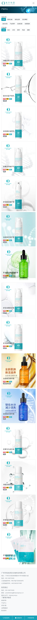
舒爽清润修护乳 (8, 166)
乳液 (23, 30)
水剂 (13, 30)
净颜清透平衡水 (8, 485)
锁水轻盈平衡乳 (8, 96)
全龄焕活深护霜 (8, 237)
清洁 (8, 30)
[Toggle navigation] (33, 3)
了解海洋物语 (6, 597)
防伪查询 (3, 610)
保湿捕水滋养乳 (8, 131)
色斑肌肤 (27, 23)
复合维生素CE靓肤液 (10, 272)
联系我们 (4, 587)
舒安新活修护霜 (8, 343)
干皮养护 (12, 23)
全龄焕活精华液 (8, 378)
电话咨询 (6, 618)
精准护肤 (3, 600)
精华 (18, 30)
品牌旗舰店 (4, 608)
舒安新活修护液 (8, 202)
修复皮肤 (17, 19)
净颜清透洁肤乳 (8, 60)
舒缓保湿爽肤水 (8, 520)
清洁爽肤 (24, 19)
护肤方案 (3, 605)
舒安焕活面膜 (8, 555)
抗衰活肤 (19, 23)
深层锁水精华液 (8, 414)
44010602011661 (16, 583)
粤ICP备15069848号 (17, 580)
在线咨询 (19, 618)
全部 (3, 19)
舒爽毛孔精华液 (8, 449)
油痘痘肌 (4, 23)
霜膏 (28, 30)
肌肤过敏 (9, 19)
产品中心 (3, 603)
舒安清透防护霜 (8, 308)
